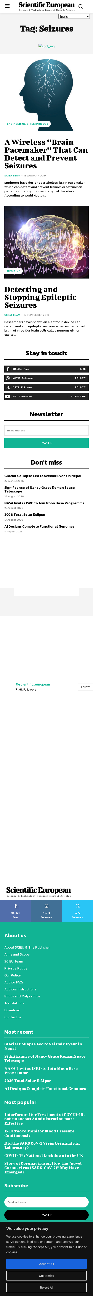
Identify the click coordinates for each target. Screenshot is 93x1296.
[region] (46, 1259)
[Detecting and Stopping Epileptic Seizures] (46, 242)
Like (83, 369)
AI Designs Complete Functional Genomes (39, 526)
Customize (46, 1275)
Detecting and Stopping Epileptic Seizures (40, 296)
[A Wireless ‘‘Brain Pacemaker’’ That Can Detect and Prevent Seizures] (46, 95)
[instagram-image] (23, 720)
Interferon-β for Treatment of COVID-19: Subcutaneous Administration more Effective (44, 1118)
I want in (46, 443)
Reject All (46, 1287)
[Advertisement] (46, 568)
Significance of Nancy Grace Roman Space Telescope (39, 489)
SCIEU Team (12, 175)
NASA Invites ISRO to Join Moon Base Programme (44, 503)
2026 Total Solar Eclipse (24, 514)
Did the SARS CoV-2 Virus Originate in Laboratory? (42, 1145)
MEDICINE (13, 271)
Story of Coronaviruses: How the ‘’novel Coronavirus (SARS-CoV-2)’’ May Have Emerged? (43, 1167)
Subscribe (78, 396)
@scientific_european (33, 684)
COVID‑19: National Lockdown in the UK (43, 1155)
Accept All (46, 1264)
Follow (80, 378)
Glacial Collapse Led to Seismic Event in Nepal (43, 475)
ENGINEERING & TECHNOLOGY (27, 124)
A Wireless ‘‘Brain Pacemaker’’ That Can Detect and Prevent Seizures (46, 153)
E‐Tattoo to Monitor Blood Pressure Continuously (39, 1133)
